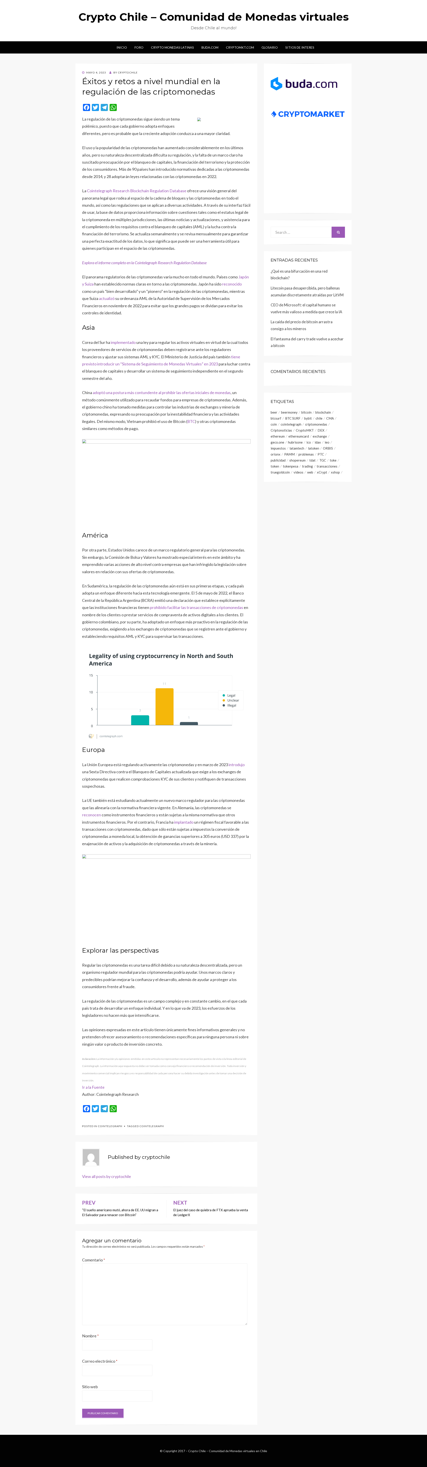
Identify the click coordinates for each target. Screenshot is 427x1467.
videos (298, 472)
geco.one (277, 442)
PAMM (289, 454)
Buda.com (209, 47)
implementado (123, 342)
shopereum (297, 460)
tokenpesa (290, 466)
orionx (275, 454)
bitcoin (306, 412)
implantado (183, 822)
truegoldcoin (280, 472)
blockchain (323, 412)
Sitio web (90, 1386)
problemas (306, 454)
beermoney (289, 412)
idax (318, 442)
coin (274, 424)
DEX (321, 430)
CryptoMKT (305, 430)
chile (319, 418)
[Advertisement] (308, 172)
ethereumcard (298, 436)
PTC (321, 454)
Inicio (122, 47)
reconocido (232, 284)
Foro (139, 47)
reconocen (91, 814)
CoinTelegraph (110, 1126)
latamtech (297, 448)
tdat (312, 460)
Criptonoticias (281, 430)
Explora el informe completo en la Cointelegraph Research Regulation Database (144, 262)
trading (307, 466)
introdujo (237, 764)
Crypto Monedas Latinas (172, 47)
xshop (335, 472)
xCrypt (322, 472)
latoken (313, 448)
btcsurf (276, 418)
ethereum (278, 436)
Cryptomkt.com (240, 47)
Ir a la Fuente (93, 1087)
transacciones (327, 466)
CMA (330, 418)
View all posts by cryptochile (106, 1176)
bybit (308, 418)
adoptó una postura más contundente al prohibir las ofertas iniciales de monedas (162, 392)
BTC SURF (292, 418)
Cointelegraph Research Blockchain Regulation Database (136, 190)
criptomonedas (316, 424)
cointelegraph (151, 1126)
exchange (320, 436)
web (310, 472)
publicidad (278, 460)
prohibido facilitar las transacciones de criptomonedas (196, 607)
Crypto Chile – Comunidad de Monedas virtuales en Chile (227, 1451)
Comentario (93, 1259)
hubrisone (295, 442)
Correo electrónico (99, 1361)
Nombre (90, 1335)
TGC (322, 460)
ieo (327, 442)
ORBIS (328, 448)
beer (274, 412)
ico (308, 442)
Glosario (270, 47)
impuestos (278, 448)
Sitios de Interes (299, 47)
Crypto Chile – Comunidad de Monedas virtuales (214, 16)
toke (333, 460)
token (275, 466)
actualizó (107, 298)
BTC (191, 421)
